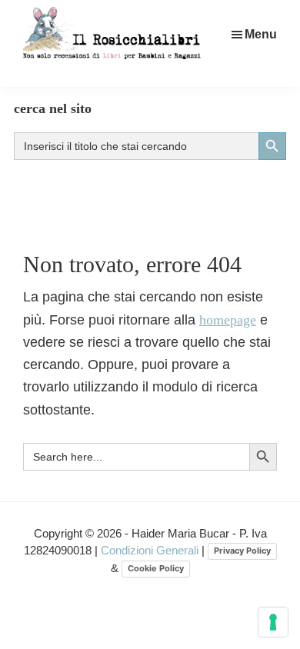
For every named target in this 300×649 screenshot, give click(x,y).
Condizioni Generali (151, 550)
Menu (261, 34)
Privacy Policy (242, 550)
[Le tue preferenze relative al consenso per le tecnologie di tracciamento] (273, 622)
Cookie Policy (156, 568)
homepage (227, 320)
